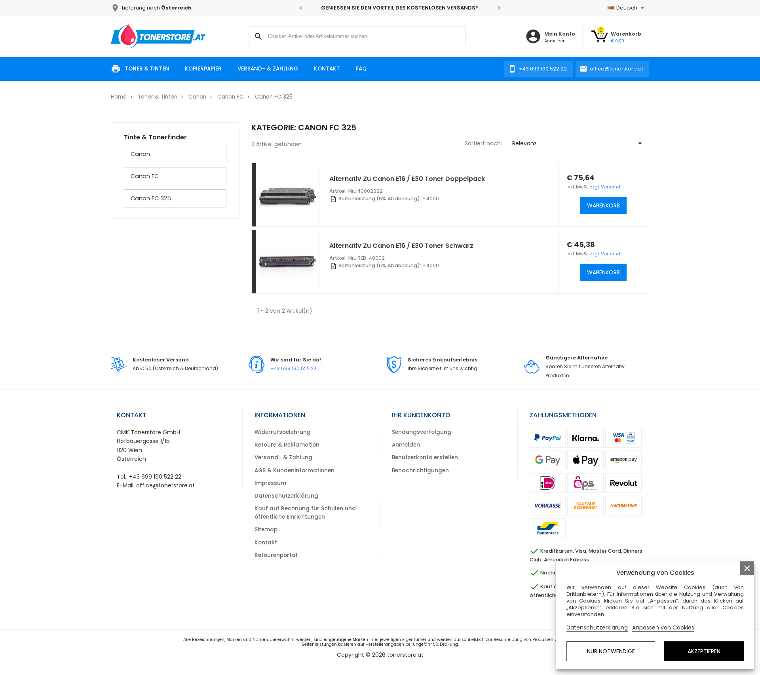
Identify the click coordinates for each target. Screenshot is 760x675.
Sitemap (266, 529)
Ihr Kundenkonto (421, 415)
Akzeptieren (704, 651)
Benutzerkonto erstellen (425, 457)
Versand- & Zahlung (268, 68)
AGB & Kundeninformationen (294, 470)
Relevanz (578, 143)
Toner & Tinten (147, 68)
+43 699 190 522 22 (293, 368)
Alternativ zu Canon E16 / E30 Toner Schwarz (401, 245)
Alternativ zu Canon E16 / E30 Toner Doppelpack (407, 178)
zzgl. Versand (605, 187)
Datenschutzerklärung (286, 496)
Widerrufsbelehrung (283, 432)
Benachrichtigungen (420, 470)
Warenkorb (603, 205)
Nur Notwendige (611, 651)
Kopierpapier (203, 68)
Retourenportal (276, 555)
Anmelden (406, 445)
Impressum (270, 483)
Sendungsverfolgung (421, 432)
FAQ (361, 68)
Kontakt (327, 68)
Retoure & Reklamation (287, 445)
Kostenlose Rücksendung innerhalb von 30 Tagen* (430, 7)
